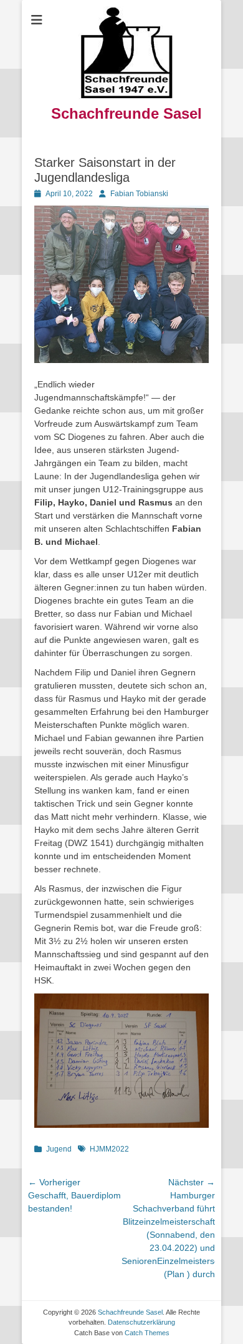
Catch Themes (147, 1333)
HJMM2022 (109, 1149)
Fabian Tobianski (139, 193)
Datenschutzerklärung (141, 1322)
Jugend (59, 1149)
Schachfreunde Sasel (126, 113)
